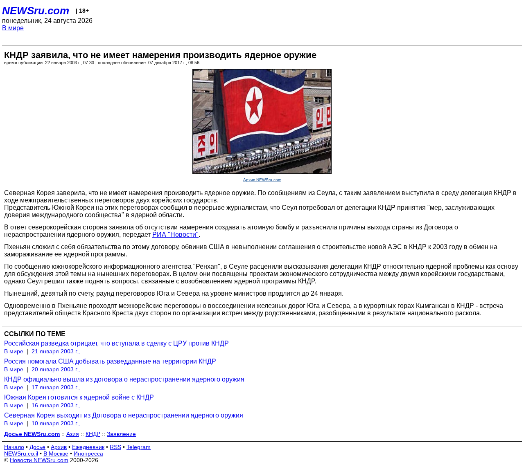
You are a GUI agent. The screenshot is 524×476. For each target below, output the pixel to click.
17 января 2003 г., (56, 387)
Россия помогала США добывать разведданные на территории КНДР (110, 361)
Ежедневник (88, 447)
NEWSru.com (35, 10)
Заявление (121, 434)
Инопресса (88, 453)
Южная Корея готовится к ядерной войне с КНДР (79, 397)
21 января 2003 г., (56, 351)
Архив (59, 447)
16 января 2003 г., (56, 405)
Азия (72, 434)
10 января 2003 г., (56, 423)
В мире (13, 28)
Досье (37, 447)
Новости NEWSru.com (39, 460)
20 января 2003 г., (56, 369)
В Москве (55, 453)
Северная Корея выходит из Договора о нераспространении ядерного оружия (123, 415)
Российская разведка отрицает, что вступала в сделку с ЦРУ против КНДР (116, 343)
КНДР (93, 434)
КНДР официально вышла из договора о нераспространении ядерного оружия (124, 379)
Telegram (138, 447)
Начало (14, 447)
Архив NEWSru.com (262, 179)
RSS (115, 447)
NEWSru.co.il (21, 453)
